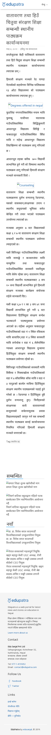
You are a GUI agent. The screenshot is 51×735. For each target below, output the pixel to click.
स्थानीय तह (15, 441)
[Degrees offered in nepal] (25, 105)
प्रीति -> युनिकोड (14, 715)
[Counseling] (25, 185)
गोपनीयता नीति (13, 706)
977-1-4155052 (19, 664)
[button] (44, 4)
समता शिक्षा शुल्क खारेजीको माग (21, 487)
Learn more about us (18, 632)
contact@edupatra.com (25, 667)
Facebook (16, 681)
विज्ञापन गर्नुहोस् (14, 711)
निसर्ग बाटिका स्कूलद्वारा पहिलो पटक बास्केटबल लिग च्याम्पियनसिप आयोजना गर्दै (24, 510)
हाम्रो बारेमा (12, 701)
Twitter (15, 686)
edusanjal (27, 729)
